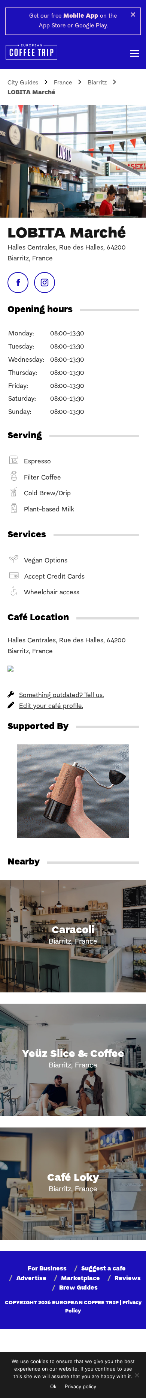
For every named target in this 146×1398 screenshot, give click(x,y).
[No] (136, 1375)
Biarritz (97, 83)
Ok (53, 1386)
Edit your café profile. (51, 706)
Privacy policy (80, 1386)
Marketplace (80, 1279)
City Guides (22, 83)
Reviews (128, 1279)
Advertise (31, 1279)
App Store (52, 26)
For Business (47, 1269)
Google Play (91, 26)
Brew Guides (78, 1288)
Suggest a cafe (103, 1269)
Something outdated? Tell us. (61, 695)
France (63, 83)
